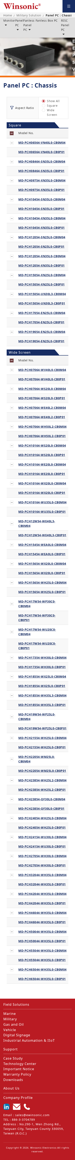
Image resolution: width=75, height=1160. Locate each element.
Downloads (13, 1079)
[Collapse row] (11, 143)
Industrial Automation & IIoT (29, 1040)
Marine (9, 1013)
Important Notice (18, 1069)
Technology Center (19, 1063)
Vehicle (9, 1030)
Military (10, 1019)
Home (7, 15)
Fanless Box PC (47, 20)
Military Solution (28, 15)
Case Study (13, 1058)
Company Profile (18, 1097)
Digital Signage (16, 1035)
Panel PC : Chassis (59, 15)
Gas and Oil (13, 1024)
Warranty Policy (17, 1074)
